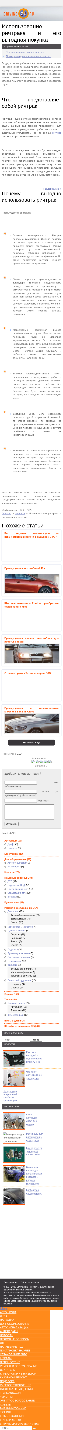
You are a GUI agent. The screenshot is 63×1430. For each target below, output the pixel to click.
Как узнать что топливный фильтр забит (34, 1151)
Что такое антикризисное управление (34, 1074)
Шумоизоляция (15, 1015)
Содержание (11, 1282)
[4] (46, 762)
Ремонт (14, 922)
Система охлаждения (19, 957)
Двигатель (13, 911)
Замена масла (18, 918)
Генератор (16, 984)
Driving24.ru (22, 1287)
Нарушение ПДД (16, 885)
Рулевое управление (19, 953)
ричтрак (56, 132)
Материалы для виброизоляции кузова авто (34, 1137)
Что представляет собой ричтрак (25, 52)
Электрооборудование (19, 980)
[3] (42, 762)
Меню (4, 1309)
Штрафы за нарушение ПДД (20, 1026)
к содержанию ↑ (52, 188)
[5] (50, 762)
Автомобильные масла (23, 915)
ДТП (10, 881)
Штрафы (12, 896)
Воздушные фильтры (22, 968)
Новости (20, 513)
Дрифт (11, 844)
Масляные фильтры (21, 972)
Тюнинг (8, 999)
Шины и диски (12, 1020)
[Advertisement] (23, 1241)
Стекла (14, 945)
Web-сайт (42, 800)
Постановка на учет (18, 889)
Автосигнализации (17, 862)
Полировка (16, 938)
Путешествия (11, 902)
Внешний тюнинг (16, 1003)
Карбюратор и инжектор (20, 926)
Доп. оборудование (15, 859)
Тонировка (16, 1010)
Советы (8, 994)
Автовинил (16, 1007)
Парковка (12, 848)
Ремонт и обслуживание (18, 908)
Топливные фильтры (21, 975)
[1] (33, 762)
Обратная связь (29, 1282)
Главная (6, 513)
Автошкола (10, 840)
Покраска (15, 934)
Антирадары (14, 866)
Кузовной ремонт (17, 930)
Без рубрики (11, 854)
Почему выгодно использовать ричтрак (28, 56)
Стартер (15, 987)
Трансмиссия (14, 961)
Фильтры (12, 965)
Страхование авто (17, 893)
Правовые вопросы (15, 878)
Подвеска (13, 949)
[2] (38, 762)
